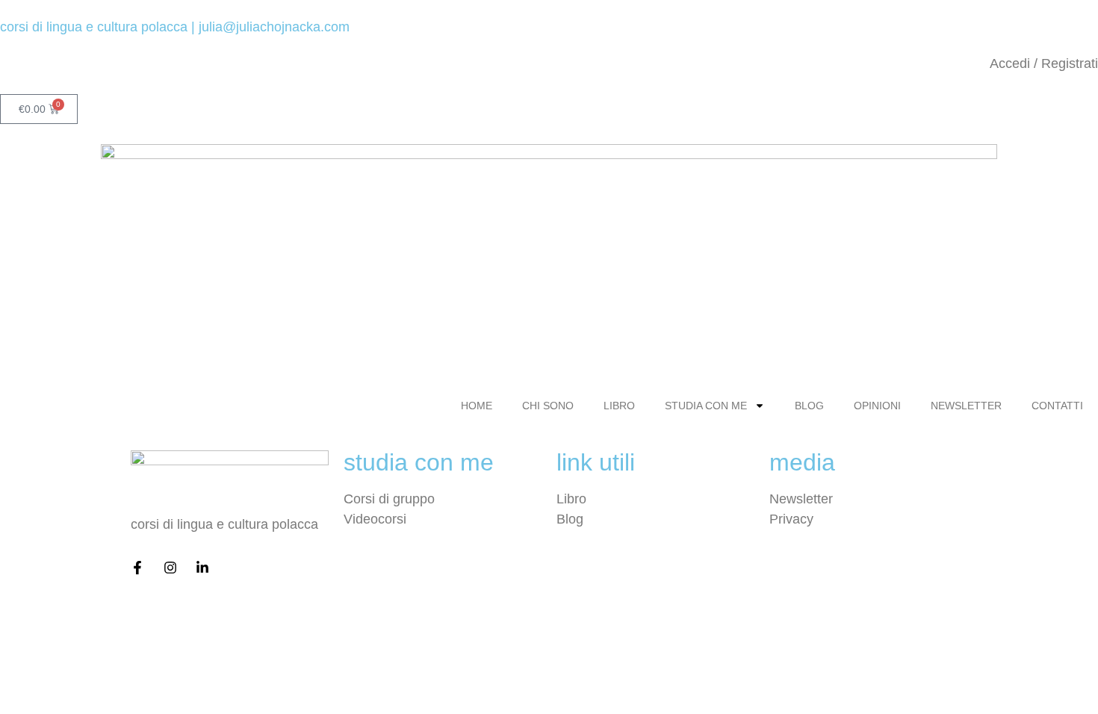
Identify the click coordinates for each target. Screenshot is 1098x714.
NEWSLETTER (966, 406)
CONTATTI (1057, 406)
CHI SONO (548, 406)
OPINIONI (877, 406)
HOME (476, 406)
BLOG (809, 406)
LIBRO (619, 406)
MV (493, 612)
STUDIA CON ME (706, 406)
